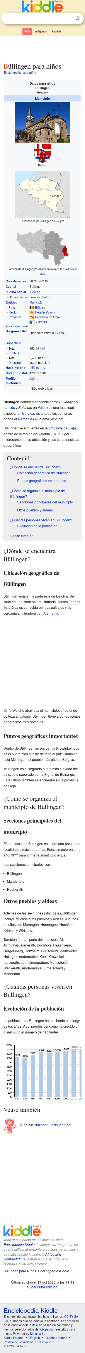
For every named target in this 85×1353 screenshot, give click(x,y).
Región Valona (45, 312)
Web (27, 31)
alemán (23, 418)
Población (15, 353)
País (11, 307)
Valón (46, 297)
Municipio (42, 98)
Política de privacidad (18, 1342)
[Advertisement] (42, 48)
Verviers (41, 321)
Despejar (68, 18)
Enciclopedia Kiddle (19, 1244)
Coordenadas (16, 281)
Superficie (13, 343)
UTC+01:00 (37, 367)
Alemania (50, 613)
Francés (35, 297)
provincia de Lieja (62, 428)
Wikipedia (46, 1329)
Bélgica (40, 307)
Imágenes (41, 31)
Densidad (15, 362)
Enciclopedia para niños (20, 72)
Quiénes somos (56, 1337)
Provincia (14, 317)
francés (9, 407)
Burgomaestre (16, 331)
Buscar (77, 18)
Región (13, 312)
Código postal (16, 373)
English (56, 31)
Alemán (34, 291)
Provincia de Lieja (47, 317)
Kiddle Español (14, 1337)
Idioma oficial (16, 292)
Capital (11, 286)
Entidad (11, 302)
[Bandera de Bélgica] (31, 307)
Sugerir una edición (42, 1286)
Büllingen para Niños (19, 1270)
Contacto (45, 1342)
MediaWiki (37, 1333)
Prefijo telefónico (13, 380)
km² (42, 348)
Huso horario (16, 367)
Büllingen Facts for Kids (52, 1124)
